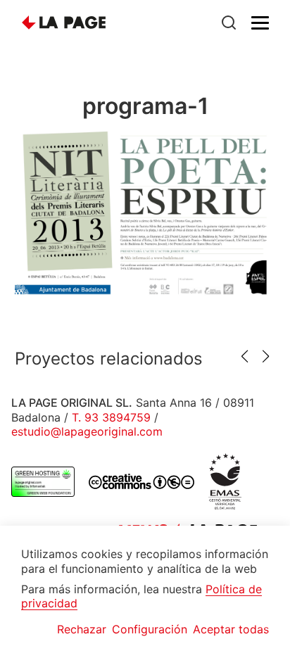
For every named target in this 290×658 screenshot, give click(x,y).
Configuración (149, 629)
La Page (64, 22)
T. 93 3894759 (111, 417)
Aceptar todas (231, 629)
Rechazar (81, 629)
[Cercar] (228, 22)
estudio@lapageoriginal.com (87, 431)
